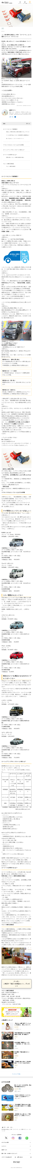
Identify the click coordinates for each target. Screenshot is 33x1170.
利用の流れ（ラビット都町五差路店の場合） (15, 157)
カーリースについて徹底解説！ (10, 129)
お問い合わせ (20, 1157)
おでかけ (16, 1055)
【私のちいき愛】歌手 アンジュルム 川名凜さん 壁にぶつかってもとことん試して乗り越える (22, 1025)
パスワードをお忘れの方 (7, 1157)
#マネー (3, 31)
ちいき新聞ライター (17, 1029)
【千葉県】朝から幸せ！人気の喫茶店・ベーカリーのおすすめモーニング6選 (22, 1063)
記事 (8, 1127)
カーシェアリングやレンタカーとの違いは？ (14, 149)
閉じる (28, 123)
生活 (2, 28)
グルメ (16, 1036)
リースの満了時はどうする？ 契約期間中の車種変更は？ (17, 135)
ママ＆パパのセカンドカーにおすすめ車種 (13, 145)
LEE (15, 1038)
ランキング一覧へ (16, 1074)
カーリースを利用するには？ (10, 154)
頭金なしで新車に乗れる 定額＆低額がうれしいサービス (17, 131)
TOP (4, 1127)
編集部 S (18, 1091)
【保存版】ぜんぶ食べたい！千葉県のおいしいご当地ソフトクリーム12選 (22, 1115)
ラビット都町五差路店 (8, 163)
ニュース (16, 1088)
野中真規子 (16, 1048)
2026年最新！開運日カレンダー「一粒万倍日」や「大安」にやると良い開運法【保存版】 (22, 1044)
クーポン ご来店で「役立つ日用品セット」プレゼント (16, 984)
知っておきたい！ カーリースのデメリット (15, 138)
